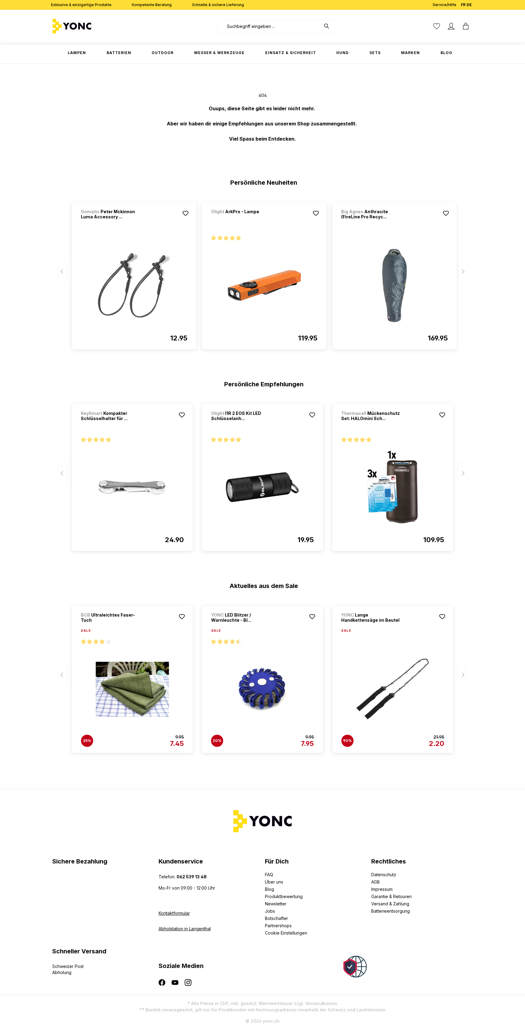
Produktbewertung (284, 896)
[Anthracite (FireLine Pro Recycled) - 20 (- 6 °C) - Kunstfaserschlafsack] (394, 285)
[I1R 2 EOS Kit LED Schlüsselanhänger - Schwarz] (262, 487)
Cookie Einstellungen (286, 932)
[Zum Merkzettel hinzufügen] (186, 213)
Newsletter (276, 903)
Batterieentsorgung (390, 911)
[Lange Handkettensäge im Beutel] (392, 689)
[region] (262, 273)
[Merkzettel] (436, 26)
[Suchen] (330, 26)
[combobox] (269, 26)
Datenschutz (383, 874)
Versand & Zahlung (390, 903)
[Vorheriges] (62, 271)
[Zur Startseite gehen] (91, 26)
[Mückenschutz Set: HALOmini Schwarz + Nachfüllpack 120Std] (392, 487)
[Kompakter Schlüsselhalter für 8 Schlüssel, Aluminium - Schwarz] (132, 487)
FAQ (269, 874)
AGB (375, 881)
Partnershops (278, 925)
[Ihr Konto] (451, 26)
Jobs (270, 911)
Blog (269, 889)
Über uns (274, 881)
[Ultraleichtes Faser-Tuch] (132, 689)
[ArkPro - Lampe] (243, 219)
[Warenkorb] (465, 26)
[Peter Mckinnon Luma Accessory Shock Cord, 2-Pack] (134, 285)
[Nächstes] (462, 271)
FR (463, 4)
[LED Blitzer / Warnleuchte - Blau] (262, 689)
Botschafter (276, 918)
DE (469, 4)
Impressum (382, 889)
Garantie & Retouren (391, 896)
